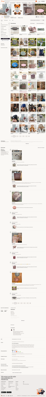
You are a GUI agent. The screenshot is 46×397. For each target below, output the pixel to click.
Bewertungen (6, 20)
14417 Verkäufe (2, 43)
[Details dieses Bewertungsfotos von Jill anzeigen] (17, 238)
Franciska (13, 149)
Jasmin (13, 212)
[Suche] (36, 1)
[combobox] (19, 1)
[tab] (5, 23)
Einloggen (39, 1)
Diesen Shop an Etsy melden (4, 47)
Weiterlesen (27, 143)
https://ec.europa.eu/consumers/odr (24, 367)
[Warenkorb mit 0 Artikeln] (44, 1)
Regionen (44, 395)
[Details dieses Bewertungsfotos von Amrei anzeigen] (17, 278)
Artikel (2, 20)
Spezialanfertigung (5, 38)
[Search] (43, 20)
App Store (3, 392)
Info (9, 20)
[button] (37, 17)
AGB (12, 20)
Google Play (9, 392)
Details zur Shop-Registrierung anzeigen (17, 372)
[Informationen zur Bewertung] (4, 17)
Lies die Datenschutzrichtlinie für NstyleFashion (17, 363)
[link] (11, 136)
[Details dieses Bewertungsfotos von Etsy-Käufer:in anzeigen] (17, 197)
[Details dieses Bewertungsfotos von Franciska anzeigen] (17, 155)
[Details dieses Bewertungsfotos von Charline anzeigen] (17, 176)
